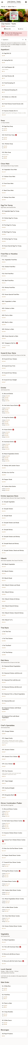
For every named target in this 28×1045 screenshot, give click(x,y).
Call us (21, 29)
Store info (8, 29)
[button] (14, 55)
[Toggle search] (25, 39)
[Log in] (25, 2)
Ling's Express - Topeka (14, 1)
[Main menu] (2, 2)
